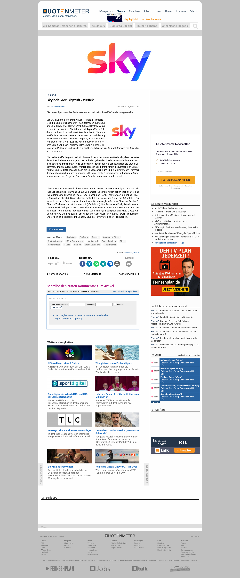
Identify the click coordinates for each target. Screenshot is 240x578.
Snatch (77, 244)
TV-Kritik (137, 545)
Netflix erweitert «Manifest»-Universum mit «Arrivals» (174, 216)
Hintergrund (68, 543)
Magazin (106, 11)
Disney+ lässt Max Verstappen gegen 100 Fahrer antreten (175, 346)
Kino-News (161, 543)
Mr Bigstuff (93, 241)
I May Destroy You (74, 241)
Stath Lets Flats (92, 244)
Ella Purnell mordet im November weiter (174, 327)
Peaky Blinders (109, 241)
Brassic (95, 237)
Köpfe (90, 552)
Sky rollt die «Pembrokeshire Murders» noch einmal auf (173, 332)
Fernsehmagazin (68, 560)
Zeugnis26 (98, 26)
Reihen (66, 545)
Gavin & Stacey (55, 241)
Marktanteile (115, 545)
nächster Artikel (128, 273)
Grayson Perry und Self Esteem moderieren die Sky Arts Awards (170, 322)
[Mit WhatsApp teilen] (96, 264)
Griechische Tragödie (175, 26)
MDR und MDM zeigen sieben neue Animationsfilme (170, 222)
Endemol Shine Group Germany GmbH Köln (177, 363)
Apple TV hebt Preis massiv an (168, 208)
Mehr (194, 11)
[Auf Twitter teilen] (89, 264)
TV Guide (120, 560)
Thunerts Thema (146, 26)
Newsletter (44, 545)
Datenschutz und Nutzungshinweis (187, 551)
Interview (67, 548)
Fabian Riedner (57, 106)
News (121, 11)
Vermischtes (92, 545)
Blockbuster (129, 560)
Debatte (137, 543)
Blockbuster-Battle (164, 550)
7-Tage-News (46, 550)
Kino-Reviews (139, 548)
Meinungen (152, 11)
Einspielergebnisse (164, 548)
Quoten (134, 11)
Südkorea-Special (121, 26)
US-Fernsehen (93, 554)
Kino (168, 11)
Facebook (44, 552)
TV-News (91, 543)
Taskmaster (110, 244)
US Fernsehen (90, 560)
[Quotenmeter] (65, 13)
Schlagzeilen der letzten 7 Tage (169, 242)
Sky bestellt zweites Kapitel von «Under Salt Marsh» (174, 339)
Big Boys (84, 237)
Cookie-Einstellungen (189, 554)
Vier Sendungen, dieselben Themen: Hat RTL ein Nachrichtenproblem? (176, 238)
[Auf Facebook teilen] (82, 264)
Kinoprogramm (163, 560)
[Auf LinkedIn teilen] (110, 264)
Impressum (185, 556)
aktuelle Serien (151, 560)
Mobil (43, 548)
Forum (181, 11)
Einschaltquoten (110, 560)
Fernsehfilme (140, 560)
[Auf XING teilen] (103, 264)
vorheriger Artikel (58, 273)
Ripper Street (54, 244)
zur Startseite (93, 273)
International (92, 550)
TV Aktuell (56, 560)
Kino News (48, 560)
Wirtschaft (91, 548)
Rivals (67, 244)
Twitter (43, 554)
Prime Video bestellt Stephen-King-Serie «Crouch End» (174, 312)
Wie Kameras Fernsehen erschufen (65, 26)
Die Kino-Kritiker (163, 545)
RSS (42, 543)
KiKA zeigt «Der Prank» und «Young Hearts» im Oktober (176, 228)
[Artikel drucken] (117, 264)
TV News (99, 560)
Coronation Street (111, 237)
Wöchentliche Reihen (119, 543)
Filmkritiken (79, 560)
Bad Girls (71, 237)
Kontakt (183, 548)
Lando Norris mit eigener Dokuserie (172, 317)
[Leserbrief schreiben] (128, 264)
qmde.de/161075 (132, 252)
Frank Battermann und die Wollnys (170, 211)
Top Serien (192, 560)
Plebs (122, 241)
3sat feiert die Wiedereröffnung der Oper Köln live (177, 233)
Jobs (182, 545)
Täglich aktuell (116, 548)
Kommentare (56, 229)
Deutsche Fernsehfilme (178, 560)
